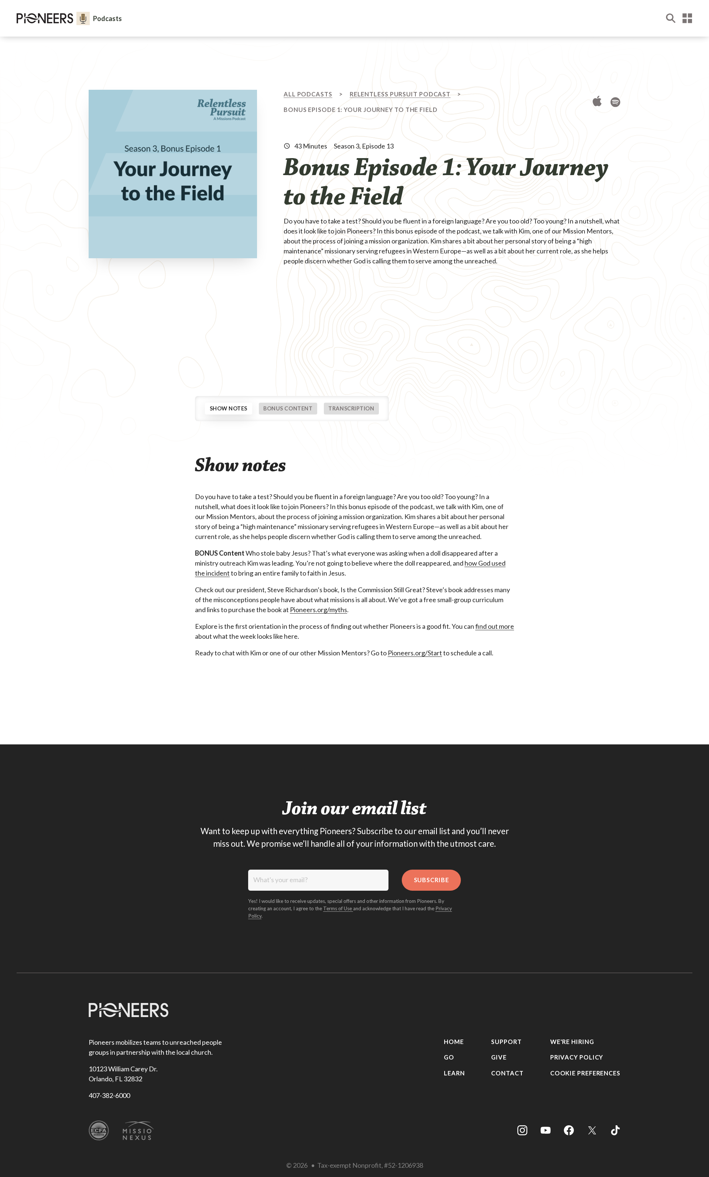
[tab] (228, 408)
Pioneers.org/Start (415, 653)
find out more (494, 626)
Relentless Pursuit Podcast (400, 94)
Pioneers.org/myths (318, 609)
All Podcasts (308, 94)
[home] (45, 18)
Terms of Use (338, 908)
